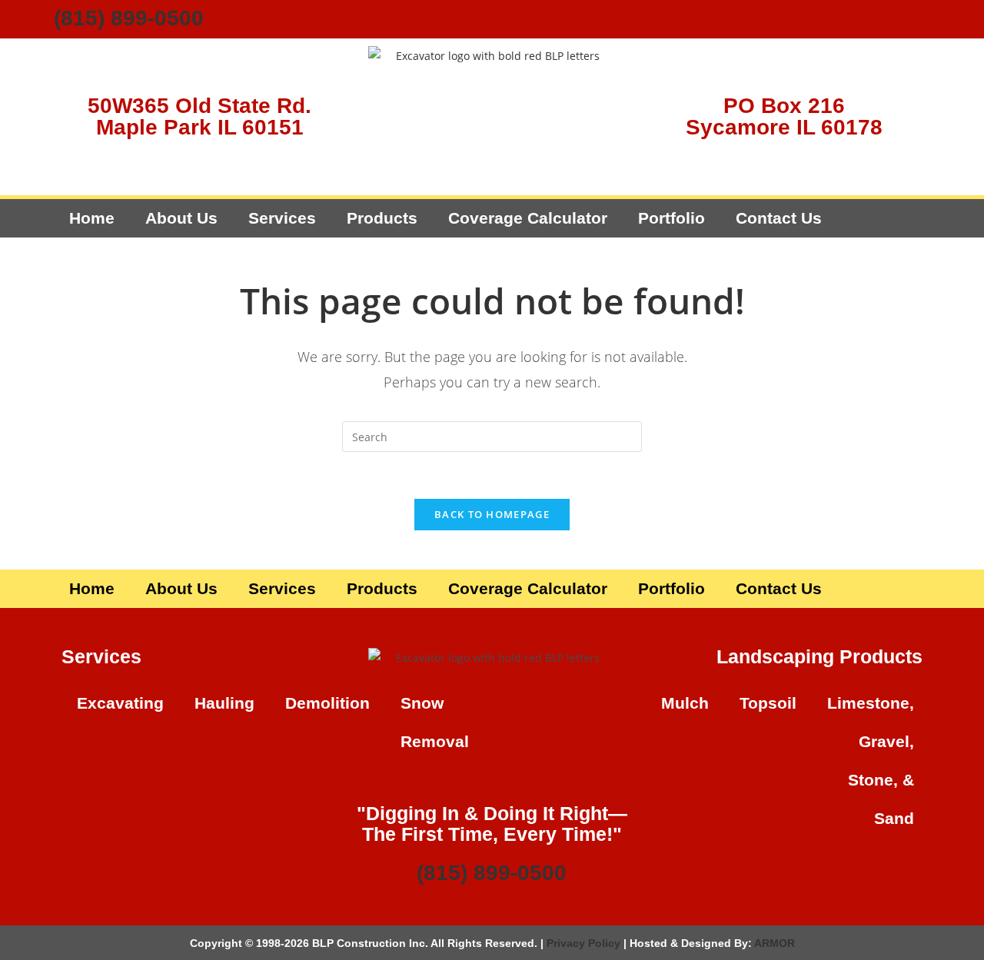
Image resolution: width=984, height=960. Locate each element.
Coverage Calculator (527, 218)
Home (92, 218)
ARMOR (774, 943)
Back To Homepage (492, 514)
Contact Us (779, 218)
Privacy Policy (583, 943)
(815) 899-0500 (129, 18)
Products (382, 218)
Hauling (224, 703)
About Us (181, 218)
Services (282, 218)
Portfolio (671, 218)
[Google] (911, 19)
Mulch (685, 703)
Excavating (120, 703)
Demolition (327, 703)
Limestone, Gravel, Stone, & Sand (870, 760)
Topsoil (768, 703)
